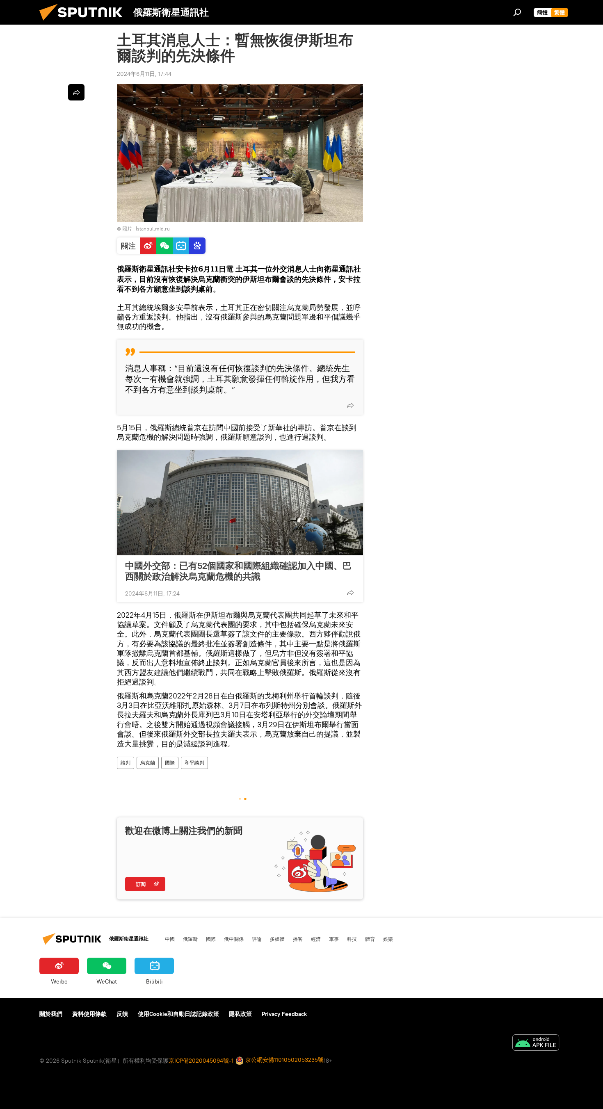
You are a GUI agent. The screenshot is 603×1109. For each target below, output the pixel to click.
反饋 (122, 1014)
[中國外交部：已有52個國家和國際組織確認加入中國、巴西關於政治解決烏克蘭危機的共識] (240, 502)
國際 (170, 763)
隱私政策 (240, 1014)
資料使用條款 (89, 1014)
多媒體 (277, 938)
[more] (350, 405)
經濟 (316, 938)
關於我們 (50, 1014)
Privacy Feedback (284, 1014)
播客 (298, 938)
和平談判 (194, 763)
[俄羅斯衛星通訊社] (84, 22)
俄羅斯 (190, 938)
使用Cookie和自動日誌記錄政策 (178, 1014)
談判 (125, 763)
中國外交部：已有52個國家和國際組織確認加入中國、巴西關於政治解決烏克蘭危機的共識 (238, 571)
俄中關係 (234, 938)
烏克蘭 (147, 763)
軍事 (334, 938)
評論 (257, 938)
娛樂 (388, 938)
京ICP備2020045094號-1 (201, 1060)
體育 (370, 938)
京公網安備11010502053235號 (284, 1059)
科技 (352, 938)
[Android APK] (536, 1043)
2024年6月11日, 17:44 (144, 74)
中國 (170, 938)
